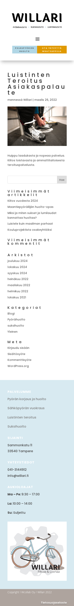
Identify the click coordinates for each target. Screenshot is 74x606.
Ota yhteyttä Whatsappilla (52, 49)
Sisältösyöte (16, 354)
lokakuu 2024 (17, 267)
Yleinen (12, 332)
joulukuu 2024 (17, 261)
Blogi (11, 314)
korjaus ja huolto (32, 399)
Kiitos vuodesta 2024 (22, 201)
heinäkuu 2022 (17, 279)
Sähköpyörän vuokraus (26, 408)
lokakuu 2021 (16, 297)
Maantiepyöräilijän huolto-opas (30, 207)
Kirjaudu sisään (18, 348)
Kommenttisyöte (19, 360)
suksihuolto (15, 326)
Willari (27, 100)
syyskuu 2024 (17, 273)
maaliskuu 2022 (18, 285)
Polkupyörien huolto (24, 49)
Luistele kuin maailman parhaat (30, 224)
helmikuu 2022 (17, 291)
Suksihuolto (16, 426)
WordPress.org (18, 366)
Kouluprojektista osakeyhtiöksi (29, 230)
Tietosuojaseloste (54, 603)
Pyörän (13, 399)
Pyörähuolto (16, 319)
